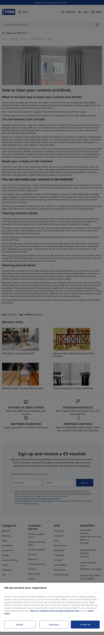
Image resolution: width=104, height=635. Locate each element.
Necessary (54, 624)
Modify (19, 624)
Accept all (85, 624)
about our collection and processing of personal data (54, 611)
